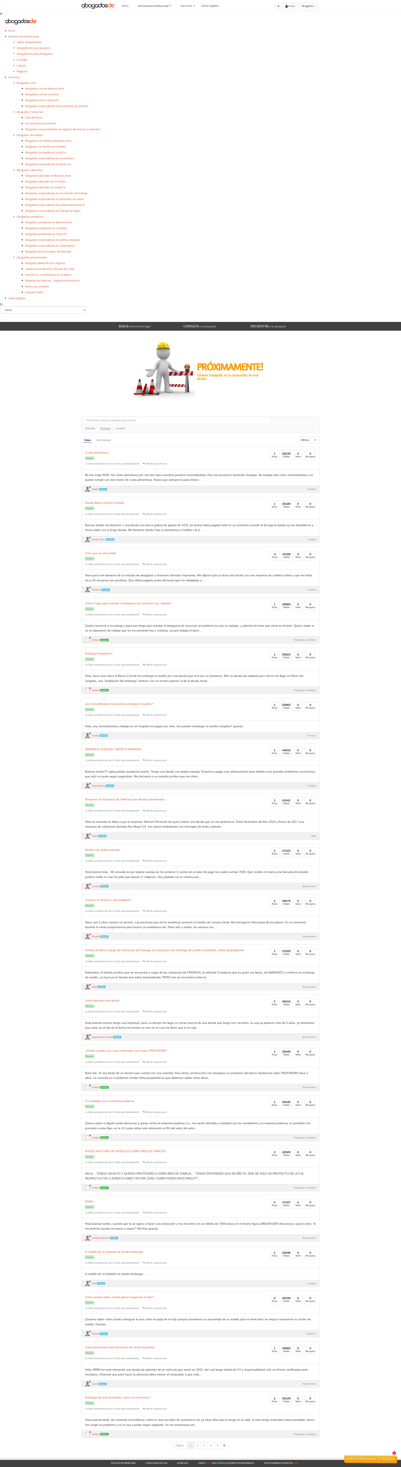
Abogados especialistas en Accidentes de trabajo (56, 193)
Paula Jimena (98, 786)
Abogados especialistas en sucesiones (49, 158)
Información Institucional (23, 36)
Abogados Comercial (30, 112)
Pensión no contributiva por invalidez (48, 275)
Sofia (94, 987)
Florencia (96, 589)
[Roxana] (87, 1087)
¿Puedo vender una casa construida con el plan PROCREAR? (126, 1050)
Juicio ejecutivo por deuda (102, 1000)
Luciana (96, 886)
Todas (87, 440)
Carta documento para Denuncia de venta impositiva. (120, 1347)
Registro (22, 71)
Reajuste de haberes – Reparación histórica (52, 280)
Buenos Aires (309, 886)
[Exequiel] (87, 639)
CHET (295, 1463)
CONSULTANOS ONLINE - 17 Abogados (370, 1459)
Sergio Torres (98, 539)
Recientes (105, 428)
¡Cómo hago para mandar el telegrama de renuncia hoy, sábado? (128, 603)
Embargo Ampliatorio (99, 653)
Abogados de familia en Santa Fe (45, 152)
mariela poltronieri (100, 1238)
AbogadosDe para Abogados (35, 54)
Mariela (95, 1333)
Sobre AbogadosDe (29, 42)
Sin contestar (103, 440)
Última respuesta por (156, 463)
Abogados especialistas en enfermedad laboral (55, 205)
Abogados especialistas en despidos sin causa (54, 199)
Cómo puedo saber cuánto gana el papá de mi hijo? (119, 1297)
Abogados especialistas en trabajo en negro (53, 211)
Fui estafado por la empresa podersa (109, 1101)
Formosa (311, 735)
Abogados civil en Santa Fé (42, 100)
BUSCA (135, 326)
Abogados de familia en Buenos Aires (48, 141)
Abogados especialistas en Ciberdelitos (50, 245)
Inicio (11, 30)
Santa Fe (311, 1333)
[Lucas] (87, 1137)
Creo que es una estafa (100, 553)
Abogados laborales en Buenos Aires (48, 175)
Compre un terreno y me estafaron (108, 900)
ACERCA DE (183, 1463)
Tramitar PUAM (34, 292)
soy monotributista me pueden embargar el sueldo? (119, 703)
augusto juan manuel (102, 1037)
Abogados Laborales (30, 170)
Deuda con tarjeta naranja (102, 849)
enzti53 (95, 735)
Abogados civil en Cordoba (42, 94)
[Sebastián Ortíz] (87, 1434)
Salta (313, 836)
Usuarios (120, 428)
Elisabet (96, 936)
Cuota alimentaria (96, 452)
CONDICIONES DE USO (156, 1463)
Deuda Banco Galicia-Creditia (104, 502)
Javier (95, 1384)
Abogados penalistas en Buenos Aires (48, 222)
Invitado (96, 640)
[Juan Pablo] (87, 690)
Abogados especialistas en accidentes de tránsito (56, 106)
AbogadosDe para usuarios (34, 48)
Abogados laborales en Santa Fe (45, 187)
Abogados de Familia (30, 135)
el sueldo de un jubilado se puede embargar (114, 1251)
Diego (95, 836)
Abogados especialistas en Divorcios (48, 164)
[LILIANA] (87, 1187)
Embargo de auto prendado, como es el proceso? (118, 1397)
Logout (21, 65)
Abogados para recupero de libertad (48, 251)
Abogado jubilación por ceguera (45, 263)
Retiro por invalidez (37, 286)
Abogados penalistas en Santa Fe (46, 234)
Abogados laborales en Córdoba (45, 181)
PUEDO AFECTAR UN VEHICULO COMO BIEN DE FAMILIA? (125, 1151)
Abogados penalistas (30, 216)
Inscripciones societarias (40, 123)
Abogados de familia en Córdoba (45, 146)
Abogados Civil (26, 83)
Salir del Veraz (34, 117)
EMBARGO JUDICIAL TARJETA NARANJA (113, 749)
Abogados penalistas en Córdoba (46, 228)
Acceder (22, 59)
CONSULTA (199, 326)
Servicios (14, 77)
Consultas (90, 428)
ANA (94, 1283)
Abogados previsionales (32, 257)
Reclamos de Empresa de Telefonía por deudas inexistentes (125, 799)
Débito (89, 1201)
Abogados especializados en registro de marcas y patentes (62, 129)
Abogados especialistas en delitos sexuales (52, 240)
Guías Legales (17, 298)
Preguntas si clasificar (305, 640)
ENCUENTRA (268, 326)
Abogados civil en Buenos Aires (44, 88)
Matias (95, 489)
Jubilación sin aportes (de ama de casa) (49, 269)
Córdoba (311, 489)
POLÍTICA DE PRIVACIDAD (123, 1463)
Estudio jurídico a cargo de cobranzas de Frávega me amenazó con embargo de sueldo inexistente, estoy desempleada (164, 950)
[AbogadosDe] (98, 6)
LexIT (208, 1463)
